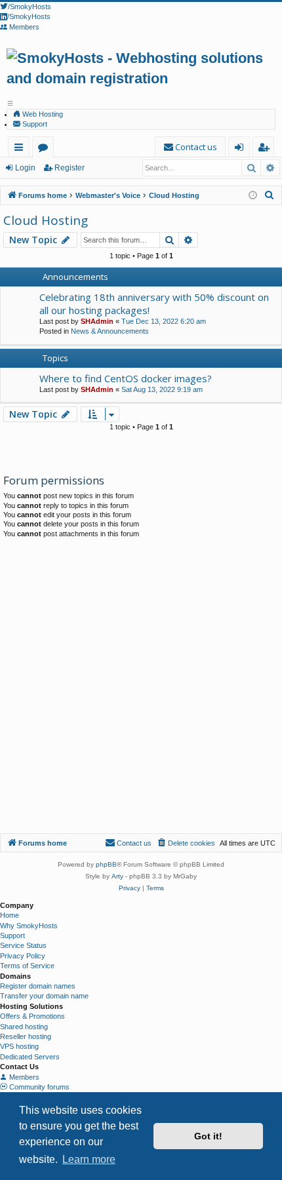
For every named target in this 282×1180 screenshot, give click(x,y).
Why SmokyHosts (29, 926)
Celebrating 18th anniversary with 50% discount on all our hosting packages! (154, 303)
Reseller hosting (25, 1036)
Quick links (21, 149)
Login (25, 167)
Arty (117, 876)
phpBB (106, 864)
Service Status (23, 945)
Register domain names (37, 986)
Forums (45, 149)
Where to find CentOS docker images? (125, 378)
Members (23, 1077)
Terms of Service (27, 966)
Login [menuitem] (241, 149)
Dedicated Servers (30, 1057)
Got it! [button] (208, 1136)
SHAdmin (97, 321)
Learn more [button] (88, 1159)
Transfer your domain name (44, 996)
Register (69, 167)
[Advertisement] (141, 686)
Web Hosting (41, 114)
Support (33, 124)
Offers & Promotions (32, 1016)
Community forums (38, 1087)
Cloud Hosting (45, 220)
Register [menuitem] (265, 149)
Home (9, 915)
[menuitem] (190, 147)
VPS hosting (19, 1046)
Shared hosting (24, 1027)
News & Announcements (110, 331)
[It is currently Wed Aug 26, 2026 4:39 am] (253, 195)
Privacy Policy (22, 956)
